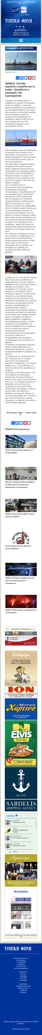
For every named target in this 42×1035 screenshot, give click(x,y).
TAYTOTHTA (19, 1022)
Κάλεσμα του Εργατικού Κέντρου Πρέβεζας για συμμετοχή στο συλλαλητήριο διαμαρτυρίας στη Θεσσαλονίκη (20, 484)
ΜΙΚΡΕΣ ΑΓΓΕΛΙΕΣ (23, 988)
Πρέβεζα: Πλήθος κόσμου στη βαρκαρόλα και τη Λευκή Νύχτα (21, 611)
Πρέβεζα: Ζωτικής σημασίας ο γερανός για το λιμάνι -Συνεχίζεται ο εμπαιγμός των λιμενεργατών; (20, 89)
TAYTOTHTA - (11, 2)
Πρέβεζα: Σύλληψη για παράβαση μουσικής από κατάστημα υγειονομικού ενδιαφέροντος (19, 580)
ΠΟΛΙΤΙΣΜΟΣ (23, 978)
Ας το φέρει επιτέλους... (21, 838)
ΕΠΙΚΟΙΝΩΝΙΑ (23, 980)
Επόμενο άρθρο (31, 413)
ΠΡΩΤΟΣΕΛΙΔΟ (21, 891)
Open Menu (21, 40)
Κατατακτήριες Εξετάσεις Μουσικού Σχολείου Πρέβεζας (18, 547)
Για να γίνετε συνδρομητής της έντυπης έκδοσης (21, 935)
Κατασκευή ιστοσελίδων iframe (21, 1029)
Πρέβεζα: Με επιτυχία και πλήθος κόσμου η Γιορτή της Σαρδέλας (20, 515)
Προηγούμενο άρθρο (15, 413)
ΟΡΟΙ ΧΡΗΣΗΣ (28, 1022)
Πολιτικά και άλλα (19, 822)
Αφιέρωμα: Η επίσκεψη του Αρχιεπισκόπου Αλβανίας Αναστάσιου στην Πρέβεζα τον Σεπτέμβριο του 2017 (21, 883)
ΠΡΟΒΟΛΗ (23, 992)
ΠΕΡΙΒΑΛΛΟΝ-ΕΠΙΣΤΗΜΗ (23, 986)
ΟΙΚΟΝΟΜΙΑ (23, 976)
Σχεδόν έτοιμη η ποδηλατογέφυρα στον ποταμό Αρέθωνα (19, 451)
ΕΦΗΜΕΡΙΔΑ (23, 990)
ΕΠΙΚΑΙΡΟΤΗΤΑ (13, 48)
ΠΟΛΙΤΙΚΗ (23, 974)
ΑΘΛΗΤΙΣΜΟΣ (23, 984)
